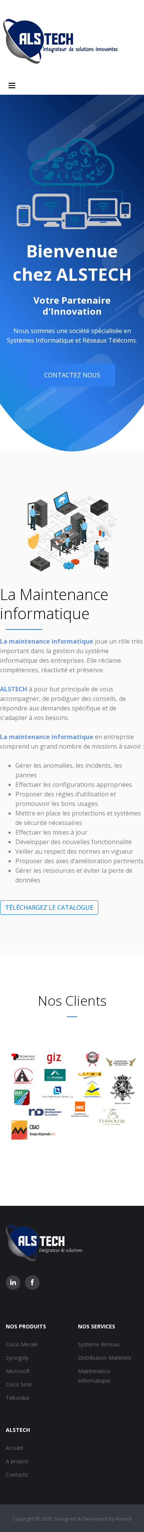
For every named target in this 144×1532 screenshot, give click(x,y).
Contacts (17, 1474)
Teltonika (17, 1397)
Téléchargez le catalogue (49, 907)
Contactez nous (72, 375)
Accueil (14, 1447)
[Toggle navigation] (12, 85)
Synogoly (17, 1357)
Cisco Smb (19, 1384)
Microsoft (18, 1371)
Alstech (123, 1518)
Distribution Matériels (104, 1357)
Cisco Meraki (22, 1344)
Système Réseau (98, 1344)
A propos (17, 1461)
